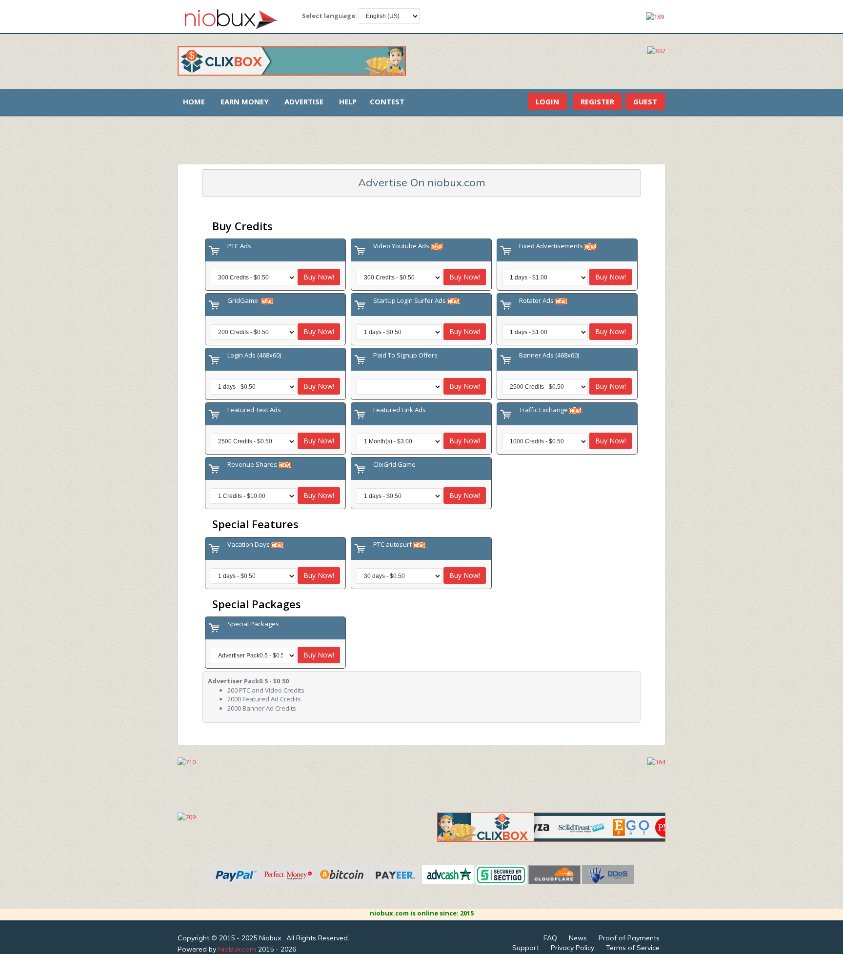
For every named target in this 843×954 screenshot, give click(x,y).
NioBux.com (237, 949)
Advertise (303, 101)
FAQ (550, 938)
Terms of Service (633, 947)
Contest (387, 101)
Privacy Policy (572, 947)
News (578, 938)
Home (194, 101)
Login (547, 101)
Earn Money (245, 101)
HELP (348, 101)
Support (525, 947)
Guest (645, 101)
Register (597, 101)
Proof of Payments (629, 938)
